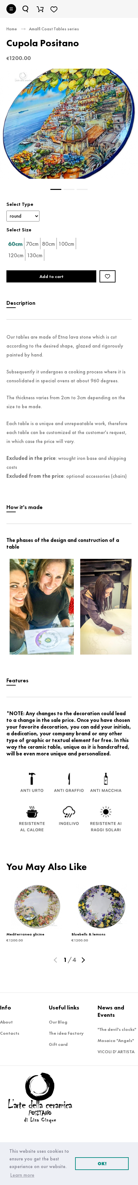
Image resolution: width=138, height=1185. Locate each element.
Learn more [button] (22, 1175)
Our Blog (58, 1022)
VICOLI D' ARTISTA (116, 1051)
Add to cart (51, 276)
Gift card (58, 1044)
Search (26, 8)
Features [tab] (17, 680)
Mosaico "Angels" (116, 1040)
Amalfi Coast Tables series (54, 29)
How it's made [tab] (24, 507)
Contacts (9, 1033)
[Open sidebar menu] (11, 9)
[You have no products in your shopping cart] (40, 8)
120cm (15, 255)
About (6, 1022)
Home (11, 29)
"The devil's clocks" (117, 1029)
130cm (34, 255)
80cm (48, 243)
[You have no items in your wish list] (53, 8)
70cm (32, 243)
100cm (66, 243)
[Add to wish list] (107, 276)
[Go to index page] (43, 1111)
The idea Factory (66, 1033)
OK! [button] (102, 1163)
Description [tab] (20, 302)
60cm (15, 243)
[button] (56, 960)
